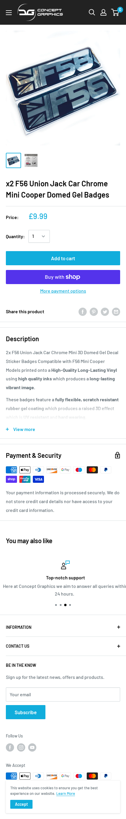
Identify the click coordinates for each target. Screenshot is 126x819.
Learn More (65, 793)
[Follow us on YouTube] (32, 747)
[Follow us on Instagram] (21, 747)
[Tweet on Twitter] (105, 311)
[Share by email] (116, 311)
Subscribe (26, 712)
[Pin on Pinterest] (94, 311)
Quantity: (15, 236)
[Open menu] (9, 12)
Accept (21, 804)
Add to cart (63, 258)
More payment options (63, 291)
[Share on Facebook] (83, 311)
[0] (115, 12)
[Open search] (92, 12)
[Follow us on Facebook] (10, 747)
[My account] (103, 12)
